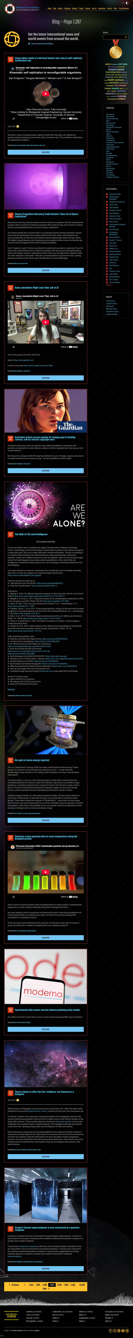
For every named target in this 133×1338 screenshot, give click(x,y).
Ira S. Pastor (113, 280)
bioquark (112, 69)
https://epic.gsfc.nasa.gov (56, 656)
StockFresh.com (45, 671)
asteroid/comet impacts (115, 142)
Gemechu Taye (114, 216)
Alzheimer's (115, 64)
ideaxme (107, 83)
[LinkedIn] (119, 1330)
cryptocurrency (118, 75)
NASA (121, 89)
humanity (126, 80)
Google (105, 80)
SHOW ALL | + (109, 285)
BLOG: (53, 1315)
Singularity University (114, 127)
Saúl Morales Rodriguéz (114, 198)
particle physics (36, 813)
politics (109, 91)
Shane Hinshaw (115, 251)
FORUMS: (81, 1321)
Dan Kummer (114, 229)
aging (107, 64)
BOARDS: (107, 1315)
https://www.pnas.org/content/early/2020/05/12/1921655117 (39, 596)
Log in (33, 44)
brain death (108, 75)
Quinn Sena (16, 145)
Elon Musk (110, 125)
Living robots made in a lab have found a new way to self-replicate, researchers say (49, 59)
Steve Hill (112, 263)
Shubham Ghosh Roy (117, 202)
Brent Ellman (114, 265)
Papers (81, 8)
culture (123, 75)
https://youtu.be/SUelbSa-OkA (47, 641)
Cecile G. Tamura (115, 240)
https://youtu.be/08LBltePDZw (54, 639)
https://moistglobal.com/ (23, 360)
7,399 (66, 1285)
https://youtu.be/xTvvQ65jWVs (54, 664)
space (39, 1149)
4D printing (110, 117)
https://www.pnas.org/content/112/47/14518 (42, 618)
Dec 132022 (10, 59)
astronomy (110, 145)
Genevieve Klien (115, 194)
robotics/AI (42, 145)
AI (111, 64)
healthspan (119, 80)
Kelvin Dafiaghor (17, 371)
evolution (29, 695)
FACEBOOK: (29, 1312)
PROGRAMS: (108, 1318)
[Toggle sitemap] (122, 3)
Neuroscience (125, 89)
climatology (110, 175)
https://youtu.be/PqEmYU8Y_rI (44, 586)
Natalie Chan (114, 257)
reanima (113, 91)
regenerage (121, 91)
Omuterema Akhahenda (113, 233)
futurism (125, 77)
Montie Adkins (114, 277)
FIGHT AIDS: (29, 1318)
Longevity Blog (111, 304)
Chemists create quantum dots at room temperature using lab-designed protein (46, 838)
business (109, 171)
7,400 (72, 1285)
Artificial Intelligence (112, 67)
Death (126, 75)
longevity (115, 88)
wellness (121, 99)
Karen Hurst (113, 222)
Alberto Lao (16, 263)
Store (115, 8)
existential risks (109, 77)
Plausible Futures (112, 312)
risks (121, 94)
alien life (24, 695)
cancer (112, 75)
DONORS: (81, 1315)
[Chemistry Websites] (116, 50)
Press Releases (124, 8)
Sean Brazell (113, 260)
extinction (116, 77)
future (121, 77)
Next (45, 1289)
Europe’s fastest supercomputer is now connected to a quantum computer (47, 1229)
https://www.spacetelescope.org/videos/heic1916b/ (29, 646)
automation (110, 149)
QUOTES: (107, 1321)
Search (126, 36)
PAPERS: (54, 1321)
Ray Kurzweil (111, 123)
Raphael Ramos (115, 254)
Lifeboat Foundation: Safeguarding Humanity (21, 8)
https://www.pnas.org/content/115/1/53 (24, 631)
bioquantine (121, 67)
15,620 (82, 1285)
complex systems (112, 177)
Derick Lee (113, 246)
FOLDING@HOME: (83, 1318)
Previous (15, 1285)
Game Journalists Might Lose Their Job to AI (37, 288)
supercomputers (14, 1256)
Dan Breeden (16, 695)
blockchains (110, 168)
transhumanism (112, 99)
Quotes (109, 8)
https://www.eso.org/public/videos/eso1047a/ (64, 659)
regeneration (110, 93)
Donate (87, 8)
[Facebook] (110, 1330)
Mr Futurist (110, 306)
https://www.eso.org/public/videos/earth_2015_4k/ (29, 651)
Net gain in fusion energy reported (32, 760)
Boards (60, 8)
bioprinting (110, 162)
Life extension (120, 85)
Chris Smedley (114, 282)
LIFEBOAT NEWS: (56, 1312)
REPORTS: (55, 1318)
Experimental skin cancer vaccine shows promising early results (47, 1010)
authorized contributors (45, 44)
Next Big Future (111, 309)
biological (23, 931)
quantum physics (31, 931)
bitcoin (118, 72)
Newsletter (102, 8)
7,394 (31, 1285)
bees (108, 151)
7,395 (38, 1285)
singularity (125, 94)
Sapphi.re (37, 1330)
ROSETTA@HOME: (31, 1321)
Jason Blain (113, 274)
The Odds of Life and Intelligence (31, 534)
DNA (107, 121)
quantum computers (29, 1246)
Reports (74, 8)
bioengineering (111, 155)
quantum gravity (64, 1121)
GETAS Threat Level (11, 1316)
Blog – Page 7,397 (66, 22)
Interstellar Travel (123, 83)
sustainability (113, 96)
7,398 (59, 1285)
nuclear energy (27, 813)
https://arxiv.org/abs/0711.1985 (21, 606)
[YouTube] (123, 1330)
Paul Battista (114, 213)
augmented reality (112, 147)
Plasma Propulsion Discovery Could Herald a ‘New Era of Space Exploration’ (46, 215)
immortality (113, 83)
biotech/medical (25, 145)
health (111, 80)
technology (122, 96)
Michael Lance (114, 271)
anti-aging (123, 64)
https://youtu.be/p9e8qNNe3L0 (50, 583)
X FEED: (28, 1315)
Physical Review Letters (37, 1111)
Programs (67, 8)
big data (109, 153)
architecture (110, 140)
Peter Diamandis (112, 119)
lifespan (108, 88)
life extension (34, 145)
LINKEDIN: (81, 1312)
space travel (24, 263)
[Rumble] (127, 1330)
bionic (108, 160)
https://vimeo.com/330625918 (64, 666)
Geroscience (110, 301)
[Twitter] (114, 1330)
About (50, 8)
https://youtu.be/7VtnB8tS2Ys (46, 661)
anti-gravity (110, 138)
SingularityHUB (111, 314)
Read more (46, 152)
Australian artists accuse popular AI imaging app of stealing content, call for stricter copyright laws (45, 438)
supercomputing (38, 1261)
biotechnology (110, 72)
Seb (110, 268)
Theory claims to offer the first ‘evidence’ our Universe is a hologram (44, 1093)
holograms (24, 1149)
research (118, 94)
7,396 (44, 1285)
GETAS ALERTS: (109, 1312)
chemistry (109, 173)
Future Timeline (17, 813)
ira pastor (110, 85)
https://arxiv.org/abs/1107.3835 (56, 601)
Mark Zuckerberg (112, 132)
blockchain (124, 72)
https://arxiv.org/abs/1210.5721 (27, 613)
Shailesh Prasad (115, 210)
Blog (54, 8)
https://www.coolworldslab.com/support (24, 575)
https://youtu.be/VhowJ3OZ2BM (21, 654)
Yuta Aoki (112, 243)
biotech (120, 69)
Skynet (108, 129)
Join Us (94, 8)
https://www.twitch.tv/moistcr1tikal (38, 365)
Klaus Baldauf (114, 237)
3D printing (110, 114)
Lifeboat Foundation (17, 1330)
